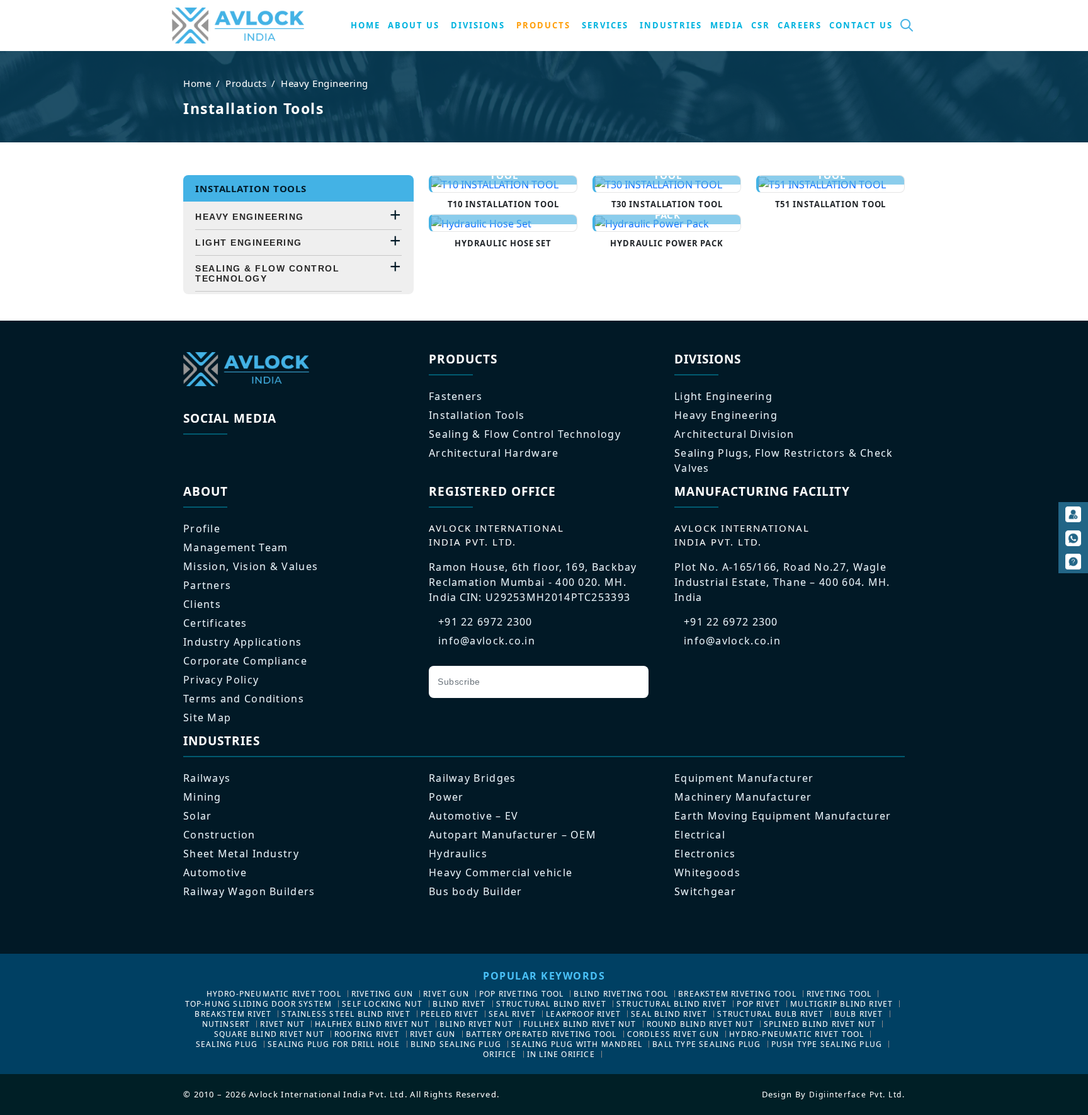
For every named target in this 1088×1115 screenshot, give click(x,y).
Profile (201, 528)
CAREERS (800, 25)
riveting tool (839, 993)
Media (727, 25)
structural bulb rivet (770, 1013)
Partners (207, 585)
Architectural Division (734, 434)
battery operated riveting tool (541, 1034)
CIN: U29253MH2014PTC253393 (545, 597)
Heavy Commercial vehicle (500, 872)
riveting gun (382, 993)
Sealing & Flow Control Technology (267, 273)
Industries (671, 25)
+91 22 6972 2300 (485, 622)
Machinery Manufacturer (743, 797)
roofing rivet (367, 1034)
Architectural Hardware (494, 453)
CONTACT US (861, 25)
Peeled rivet (450, 1013)
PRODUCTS (543, 25)
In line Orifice (561, 1054)
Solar (197, 816)
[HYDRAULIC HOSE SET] (504, 223)
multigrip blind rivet (841, 1003)
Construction (219, 835)
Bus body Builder (476, 891)
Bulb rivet (858, 1013)
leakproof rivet (583, 1013)
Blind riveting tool (621, 993)
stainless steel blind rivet (345, 1013)
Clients (202, 604)
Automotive (215, 872)
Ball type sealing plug (706, 1044)
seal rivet (512, 1013)
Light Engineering (248, 242)
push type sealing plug (826, 1044)
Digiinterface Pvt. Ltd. (857, 1094)
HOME (365, 25)
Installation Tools (476, 415)
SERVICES (605, 25)
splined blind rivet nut (820, 1024)
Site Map (207, 717)
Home (197, 83)
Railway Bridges (472, 778)
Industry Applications (242, 642)
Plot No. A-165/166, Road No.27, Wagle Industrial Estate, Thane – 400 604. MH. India (782, 582)
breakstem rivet (233, 1013)
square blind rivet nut (269, 1034)
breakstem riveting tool (737, 993)
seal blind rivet (669, 1013)
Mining (202, 797)
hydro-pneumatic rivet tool (274, 993)
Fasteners (456, 396)
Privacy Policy (221, 680)
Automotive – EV (474, 816)
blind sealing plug (456, 1044)
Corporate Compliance (245, 661)
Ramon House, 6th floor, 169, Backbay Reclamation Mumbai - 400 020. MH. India (533, 582)
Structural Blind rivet (551, 1003)
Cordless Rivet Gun (673, 1034)
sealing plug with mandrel (576, 1044)
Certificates (215, 623)
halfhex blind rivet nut (372, 1024)
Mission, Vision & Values (250, 566)
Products (245, 83)
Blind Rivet (459, 1003)
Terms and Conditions (243, 699)
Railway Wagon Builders (249, 891)
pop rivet (758, 1003)
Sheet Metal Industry (241, 854)
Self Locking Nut (382, 1003)
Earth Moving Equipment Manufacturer (783, 816)
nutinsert (226, 1024)
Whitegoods (707, 872)
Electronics (704, 854)
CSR (760, 25)
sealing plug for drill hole (334, 1044)
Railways (206, 778)
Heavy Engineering (324, 83)
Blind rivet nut (476, 1024)
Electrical (699, 835)
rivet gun (446, 993)
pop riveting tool (521, 993)
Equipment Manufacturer (744, 778)
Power (446, 797)
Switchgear (705, 891)
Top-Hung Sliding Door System (258, 1003)
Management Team (235, 547)
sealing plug (227, 1044)
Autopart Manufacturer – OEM (512, 835)
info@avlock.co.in (486, 641)
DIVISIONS (478, 25)
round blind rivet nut (700, 1024)
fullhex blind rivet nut (580, 1024)
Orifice (499, 1054)
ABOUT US (413, 25)
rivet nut (282, 1024)
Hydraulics (458, 854)
